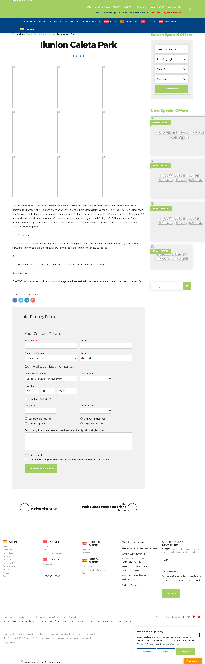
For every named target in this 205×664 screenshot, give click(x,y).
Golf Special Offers (89, 21)
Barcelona (7, 550)
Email (83, 340)
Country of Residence (35, 353)
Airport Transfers (135, 7)
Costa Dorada (9, 566)
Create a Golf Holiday (108, 7)
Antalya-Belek (49, 564)
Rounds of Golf (87, 405)
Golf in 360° (157, 7)
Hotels (69, 21)
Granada (6, 569)
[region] (166, 642)
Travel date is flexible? (40, 398)
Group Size (30, 405)
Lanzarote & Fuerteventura (93, 570)
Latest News (51, 576)
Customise (146, 651)
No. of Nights (86, 373)
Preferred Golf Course (35, 373)
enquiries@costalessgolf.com (117, 621)
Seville (6, 576)
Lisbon (46, 550)
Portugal (131, 21)
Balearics (171, 21)
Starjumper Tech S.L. (13, 642)
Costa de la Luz (9, 559)
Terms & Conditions (56, 617)
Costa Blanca (8, 553)
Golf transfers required (40, 418)
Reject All (166, 651)
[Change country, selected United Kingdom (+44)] (83, 358)
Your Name (31, 340)
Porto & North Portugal (52, 553)
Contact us (40, 617)
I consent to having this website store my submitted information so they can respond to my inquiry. (181, 580)
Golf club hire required (94, 418)
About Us (8, 617)
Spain (113, 21)
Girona (51, 34)
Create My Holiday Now (41, 468)
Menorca (86, 553)
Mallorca (86, 549)
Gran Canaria (87, 566)
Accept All (185, 651)
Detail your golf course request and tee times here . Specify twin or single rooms (64, 430)
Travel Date (30, 385)
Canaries (31, 29)
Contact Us (174, 7)
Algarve (46, 546)
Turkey (151, 21)
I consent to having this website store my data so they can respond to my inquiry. (69, 459)
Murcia (6, 573)
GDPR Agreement (34, 454)
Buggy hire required (93, 423)
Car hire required (37, 423)
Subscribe (171, 593)
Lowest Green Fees (50, 21)
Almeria (6, 546)
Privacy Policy (74, 617)
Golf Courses (27, 21)
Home (88, 7)
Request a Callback (24, 617)
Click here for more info (132, 585)
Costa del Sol (8, 563)
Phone (83, 353)
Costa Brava (40, 34)
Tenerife (85, 573)
